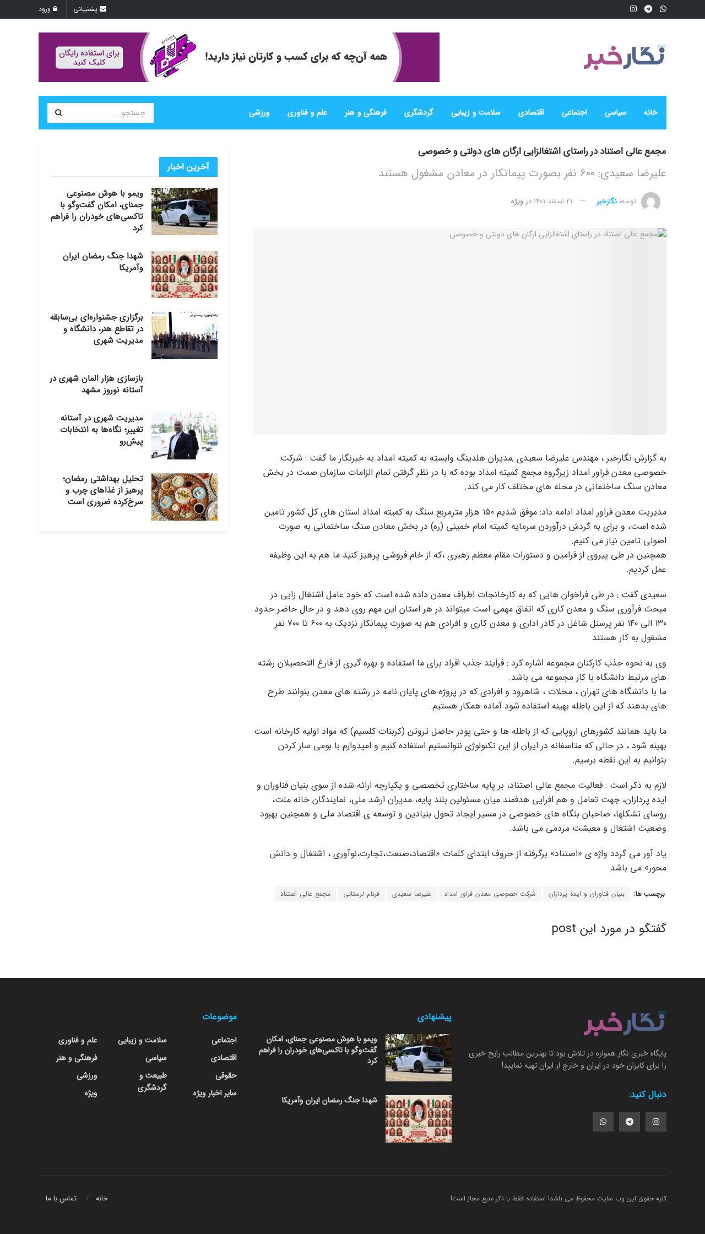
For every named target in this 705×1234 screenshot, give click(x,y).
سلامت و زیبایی (476, 112)
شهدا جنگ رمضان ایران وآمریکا (103, 262)
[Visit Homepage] (625, 57)
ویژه (517, 201)
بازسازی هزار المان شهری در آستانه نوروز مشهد (96, 384)
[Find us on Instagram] (656, 1122)
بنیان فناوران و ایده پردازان (587, 894)
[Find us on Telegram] (629, 1122)
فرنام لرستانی (361, 894)
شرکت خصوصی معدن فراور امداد (490, 894)
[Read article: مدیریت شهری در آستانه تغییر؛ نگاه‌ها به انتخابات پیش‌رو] (184, 436)
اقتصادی (531, 112)
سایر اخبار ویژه (215, 1093)
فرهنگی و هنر (366, 112)
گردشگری (418, 112)
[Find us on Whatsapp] (603, 1122)
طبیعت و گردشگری (152, 1081)
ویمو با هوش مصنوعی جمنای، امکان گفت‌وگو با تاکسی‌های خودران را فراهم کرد (97, 211)
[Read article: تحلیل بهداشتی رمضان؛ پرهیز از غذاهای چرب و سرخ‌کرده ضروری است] (184, 497)
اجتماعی (574, 112)
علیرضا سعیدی (411, 894)
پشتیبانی (86, 9)
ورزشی (259, 112)
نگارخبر (606, 201)
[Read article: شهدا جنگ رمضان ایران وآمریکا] (184, 274)
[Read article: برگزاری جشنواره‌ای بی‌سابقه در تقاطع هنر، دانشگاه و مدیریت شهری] (184, 335)
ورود (46, 9)
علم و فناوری (307, 112)
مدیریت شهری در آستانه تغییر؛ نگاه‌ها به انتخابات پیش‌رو (101, 430)
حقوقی (226, 1075)
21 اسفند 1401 (553, 201)
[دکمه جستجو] (58, 113)
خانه (651, 112)
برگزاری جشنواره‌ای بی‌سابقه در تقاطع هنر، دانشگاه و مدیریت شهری (96, 329)
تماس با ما (61, 1198)
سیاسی (615, 112)
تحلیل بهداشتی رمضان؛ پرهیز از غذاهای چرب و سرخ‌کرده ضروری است (103, 490)
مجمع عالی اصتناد (305, 894)
